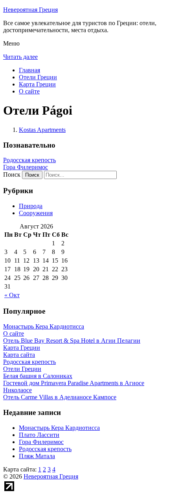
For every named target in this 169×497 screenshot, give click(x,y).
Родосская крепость (29, 160)
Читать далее (20, 56)
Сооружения (36, 213)
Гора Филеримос (25, 167)
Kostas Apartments (42, 129)
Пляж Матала (37, 456)
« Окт (12, 295)
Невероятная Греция (30, 9)
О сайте (29, 91)
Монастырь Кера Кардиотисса (59, 427)
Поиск (11, 174)
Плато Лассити (39, 434)
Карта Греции (37, 84)
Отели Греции (38, 77)
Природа (30, 206)
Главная (29, 70)
